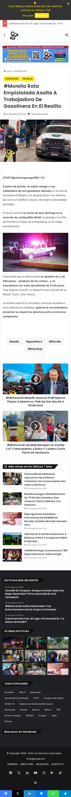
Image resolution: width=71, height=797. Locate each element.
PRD (58, 709)
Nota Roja (35, 349)
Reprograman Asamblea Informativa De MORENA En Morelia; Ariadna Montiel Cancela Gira (45, 519)
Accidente (9, 692)
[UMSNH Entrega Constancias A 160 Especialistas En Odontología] (12, 555)
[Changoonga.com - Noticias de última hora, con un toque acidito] (14, 34)
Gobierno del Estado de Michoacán (36, 704)
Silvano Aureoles (12, 715)
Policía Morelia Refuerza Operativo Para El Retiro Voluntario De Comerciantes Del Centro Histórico (44, 479)
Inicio (9, 71)
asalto (15, 341)
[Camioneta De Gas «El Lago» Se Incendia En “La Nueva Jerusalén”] (57, 643)
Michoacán (9, 709)
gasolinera (35, 341)
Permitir (41, 15)
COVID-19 (9, 704)
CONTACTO (57, 764)
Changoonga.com (35, 758)
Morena (36, 709)
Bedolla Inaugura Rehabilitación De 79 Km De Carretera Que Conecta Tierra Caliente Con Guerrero (44, 499)
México (48, 709)
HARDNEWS (20, 71)
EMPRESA (12, 764)
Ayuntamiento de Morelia (16, 698)
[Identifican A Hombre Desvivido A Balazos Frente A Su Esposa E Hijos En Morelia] (12, 538)
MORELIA (28, 78)
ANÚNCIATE (42, 764)
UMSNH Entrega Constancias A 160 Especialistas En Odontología (46, 552)
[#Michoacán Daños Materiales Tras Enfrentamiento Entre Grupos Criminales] (35, 643)
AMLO (22, 692)
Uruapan (42, 715)
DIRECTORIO (26, 764)
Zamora (8, 721)
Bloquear (28, 15)
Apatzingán (35, 692)
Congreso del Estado (54, 698)
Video (54, 715)
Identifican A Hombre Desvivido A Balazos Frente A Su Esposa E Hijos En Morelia (45, 537)
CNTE (36, 698)
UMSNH (29, 715)
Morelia (56, 341)
